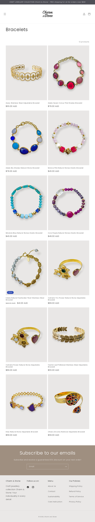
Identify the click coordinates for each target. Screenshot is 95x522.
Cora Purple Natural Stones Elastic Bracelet (66, 233)
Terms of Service (76, 496)
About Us (52, 486)
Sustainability (54, 496)
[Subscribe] (65, 466)
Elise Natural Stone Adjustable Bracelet (22, 432)
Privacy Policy (75, 502)
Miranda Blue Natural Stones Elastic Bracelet (24, 233)
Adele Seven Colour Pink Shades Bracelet (65, 103)
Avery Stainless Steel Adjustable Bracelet (23, 103)
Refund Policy (75, 491)
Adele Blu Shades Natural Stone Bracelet (22, 168)
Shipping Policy (75, 486)
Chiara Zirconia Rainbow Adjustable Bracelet (66, 432)
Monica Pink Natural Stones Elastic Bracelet (65, 168)
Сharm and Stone (50, 517)
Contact (51, 491)
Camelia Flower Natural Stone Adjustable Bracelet (23, 366)
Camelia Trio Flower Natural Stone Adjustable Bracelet (66, 299)
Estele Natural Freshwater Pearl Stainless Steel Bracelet (25, 299)
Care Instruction (55, 502)
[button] (4, 14)
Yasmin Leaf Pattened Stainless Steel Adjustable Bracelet (67, 366)
